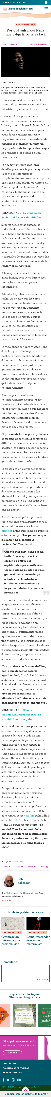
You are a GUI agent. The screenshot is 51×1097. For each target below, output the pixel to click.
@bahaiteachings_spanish (25, 997)
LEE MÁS (6, 900)
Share (3, 44)
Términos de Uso (12, 1072)
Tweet (12, 44)
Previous (2, 1015)
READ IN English (38, 44)
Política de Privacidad (16, 1068)
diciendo (6, 530)
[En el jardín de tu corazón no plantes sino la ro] (25, 1015)
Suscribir (12, 1053)
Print (43, 867)
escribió (29, 815)
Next (48, 1015)
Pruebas (19, 861)
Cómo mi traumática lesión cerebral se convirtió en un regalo (21, 714)
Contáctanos (11, 1063)
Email (30, 867)
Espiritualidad (25, 25)
